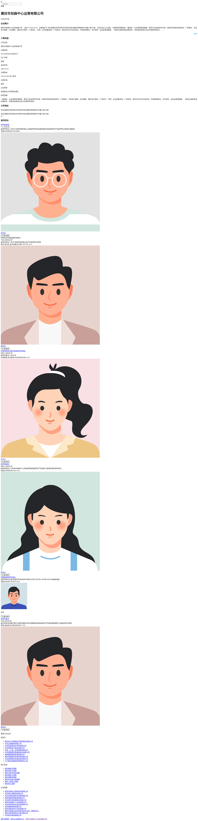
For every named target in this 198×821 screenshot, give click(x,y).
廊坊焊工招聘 (10, 784)
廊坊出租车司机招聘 (12, 773)
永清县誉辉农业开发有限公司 (15, 746)
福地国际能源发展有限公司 (15, 754)
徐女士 (3, 572)
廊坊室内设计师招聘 (12, 779)
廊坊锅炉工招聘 (10, 775)
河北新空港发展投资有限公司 (15, 800)
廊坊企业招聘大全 (17, 819)
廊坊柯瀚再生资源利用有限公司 (16, 756)
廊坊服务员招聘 (10, 768)
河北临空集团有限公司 (13, 815)
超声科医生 (5, 464)
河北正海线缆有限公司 (13, 743)
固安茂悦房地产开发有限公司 (15, 809)
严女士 (3, 459)
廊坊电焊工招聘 (10, 771)
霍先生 (3, 346)
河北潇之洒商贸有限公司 (14, 793)
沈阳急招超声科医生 (8, 577)
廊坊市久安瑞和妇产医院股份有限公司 (19, 741)
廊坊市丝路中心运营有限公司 (15, 802)
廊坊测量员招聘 (10, 777)
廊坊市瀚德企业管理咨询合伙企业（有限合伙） (22, 811)
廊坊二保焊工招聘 (11, 781)
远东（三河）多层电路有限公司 (16, 750)
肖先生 (3, 233)
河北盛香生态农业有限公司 (15, 748)
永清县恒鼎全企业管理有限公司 (16, 804)
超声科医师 (5, 125)
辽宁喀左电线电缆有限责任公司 (16, 761)
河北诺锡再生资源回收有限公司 (16, 759)
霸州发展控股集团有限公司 (15, 798)
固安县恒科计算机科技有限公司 (16, 791)
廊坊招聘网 (5, 819)
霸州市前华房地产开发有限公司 (16, 813)
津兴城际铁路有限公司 (13, 806)
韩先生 (3, 727)
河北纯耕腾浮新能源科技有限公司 (17, 752)
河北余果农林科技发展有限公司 (16, 796)
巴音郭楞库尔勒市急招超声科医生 (13, 351)
